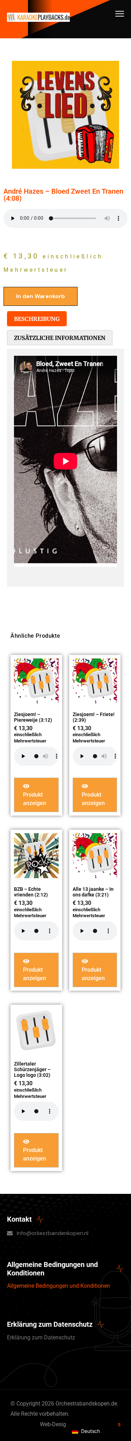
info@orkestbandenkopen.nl (52, 1233)
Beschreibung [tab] (37, 318)
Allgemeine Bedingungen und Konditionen (58, 1285)
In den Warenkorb (40, 296)
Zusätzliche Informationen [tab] (59, 337)
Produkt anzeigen (34, 798)
